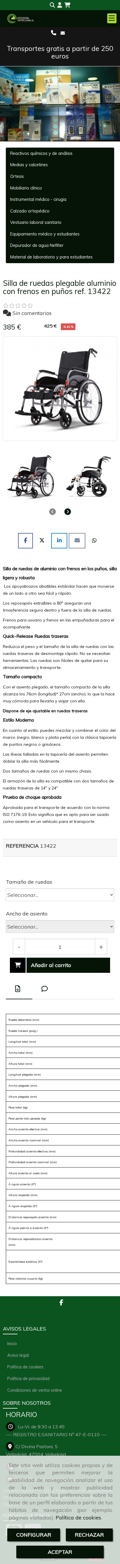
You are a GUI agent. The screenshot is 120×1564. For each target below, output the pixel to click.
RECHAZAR (89, 1534)
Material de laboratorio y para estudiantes (51, 257)
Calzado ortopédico (30, 211)
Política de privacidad (28, 1378)
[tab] (19, 989)
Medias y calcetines (29, 164)
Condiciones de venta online (34, 1390)
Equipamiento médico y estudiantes (45, 234)
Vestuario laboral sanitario (35, 222)
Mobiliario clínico (26, 188)
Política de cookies (78, 1517)
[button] (59, 5)
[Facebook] (61, 1303)
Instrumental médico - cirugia (38, 199)
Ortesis (17, 176)
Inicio (12, 1343)
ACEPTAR (60, 1552)
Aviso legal (18, 1355)
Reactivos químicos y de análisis (41, 153)
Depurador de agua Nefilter (36, 245)
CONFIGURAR (33, 1534)
